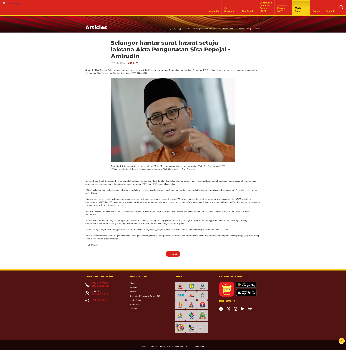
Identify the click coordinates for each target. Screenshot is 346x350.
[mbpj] (191, 304)
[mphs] (202, 315)
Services (133, 287)
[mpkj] (202, 295)
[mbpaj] (191, 286)
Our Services (229, 9)
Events (316, 11)
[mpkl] (180, 304)
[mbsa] (180, 327)
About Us (214, 11)
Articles (190, 29)
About (132, 283)
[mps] (202, 286)
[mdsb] (180, 315)
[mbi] (180, 295)
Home (171, 29)
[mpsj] (191, 315)
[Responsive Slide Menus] (11, 2)
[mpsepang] (202, 304)
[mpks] (191, 327)
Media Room (298, 9)
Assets (133, 291)
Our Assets (248, 11)
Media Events (135, 300)
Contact (329, 11)
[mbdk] (180, 286)
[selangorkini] (191, 295)
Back (174, 254)
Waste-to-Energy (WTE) (282, 8)
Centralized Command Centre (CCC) (145, 296)
